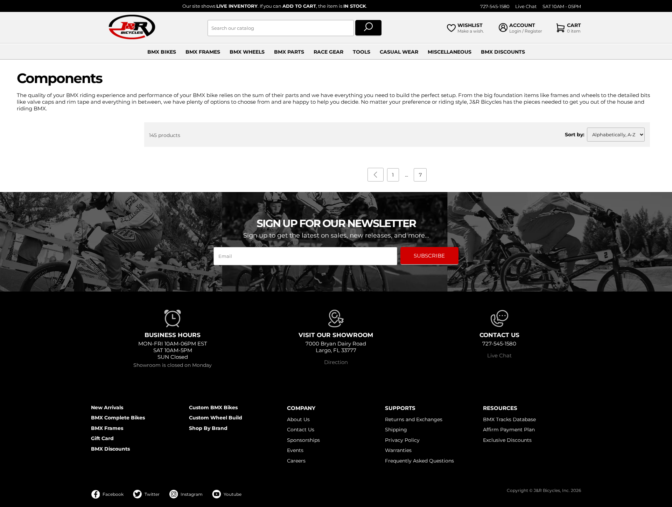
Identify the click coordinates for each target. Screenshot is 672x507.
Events (295, 450)
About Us (298, 419)
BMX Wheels (247, 52)
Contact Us (300, 429)
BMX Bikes (161, 52)
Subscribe (429, 255)
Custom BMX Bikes (213, 407)
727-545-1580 (495, 6)
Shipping (396, 429)
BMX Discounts (503, 52)
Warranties (398, 450)
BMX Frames (203, 52)
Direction (336, 362)
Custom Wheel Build (215, 417)
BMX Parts (289, 52)
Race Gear (328, 52)
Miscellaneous (449, 52)
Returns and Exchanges (413, 419)
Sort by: (574, 134)
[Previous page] (376, 174)
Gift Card (102, 438)
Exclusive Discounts (507, 440)
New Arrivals (107, 407)
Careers (296, 461)
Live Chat (526, 6)
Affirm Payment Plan (509, 429)
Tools (361, 52)
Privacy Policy (402, 440)
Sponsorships (303, 440)
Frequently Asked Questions (419, 461)
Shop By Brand (208, 428)
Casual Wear (399, 52)
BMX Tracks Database (509, 419)
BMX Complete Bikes (118, 417)
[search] (368, 28)
